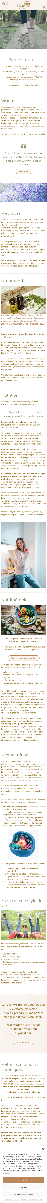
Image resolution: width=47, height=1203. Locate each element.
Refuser (23, 1187)
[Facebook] (3, 3)
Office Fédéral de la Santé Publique (29, 1084)
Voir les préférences (23, 1194)
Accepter (23, 1180)
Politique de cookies (11, 1200)
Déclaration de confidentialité (32, 1200)
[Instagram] (7, 3)
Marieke (42, 134)
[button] (43, 1149)
